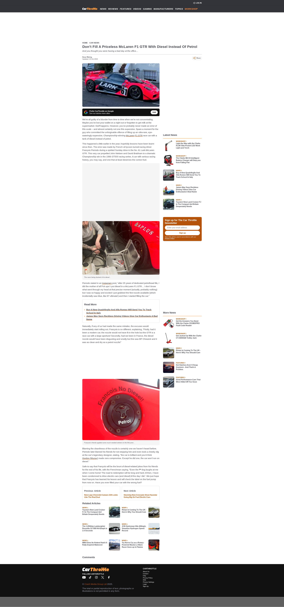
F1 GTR (139, 135)
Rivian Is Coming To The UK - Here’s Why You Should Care (134, 511)
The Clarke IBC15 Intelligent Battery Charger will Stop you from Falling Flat (188, 160)
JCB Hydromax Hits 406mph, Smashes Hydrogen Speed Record (134, 528)
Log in (199, 3)
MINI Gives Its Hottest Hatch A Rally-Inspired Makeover (94, 544)
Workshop (191, 9)
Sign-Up (146, 586)
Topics (179, 9)
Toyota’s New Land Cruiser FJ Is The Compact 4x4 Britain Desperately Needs (93, 512)
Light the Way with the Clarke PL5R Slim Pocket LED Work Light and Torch (188, 145)
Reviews (113, 9)
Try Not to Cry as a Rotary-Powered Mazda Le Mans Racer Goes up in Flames (133, 545)
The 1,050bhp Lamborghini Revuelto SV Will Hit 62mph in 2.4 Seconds (94, 528)
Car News (94, 43)
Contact (145, 573)
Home (85, 43)
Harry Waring (87, 57)
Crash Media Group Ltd (95, 584)
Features (125, 9)
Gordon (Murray (89, 458)
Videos (137, 9)
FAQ (144, 576)
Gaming (147, 9)
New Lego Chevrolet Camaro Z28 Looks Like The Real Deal (101, 496)
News (103, 9)
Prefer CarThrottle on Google (101, 111)
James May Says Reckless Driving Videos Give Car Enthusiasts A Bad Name (187, 189)
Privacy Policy (169, 238)
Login (145, 584)
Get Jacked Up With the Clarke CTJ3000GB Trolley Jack (188, 337)
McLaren (130, 135)
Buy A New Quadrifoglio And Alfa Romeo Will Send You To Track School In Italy (188, 175)
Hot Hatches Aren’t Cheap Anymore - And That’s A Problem (187, 367)
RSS (144, 580)
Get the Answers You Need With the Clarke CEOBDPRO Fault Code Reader (188, 323)
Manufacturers (163, 9)
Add (154, 112)
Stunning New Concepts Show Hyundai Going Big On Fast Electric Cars (140, 496)
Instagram (107, 283)
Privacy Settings (148, 582)
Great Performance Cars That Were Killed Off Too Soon (188, 381)
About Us (146, 571)
